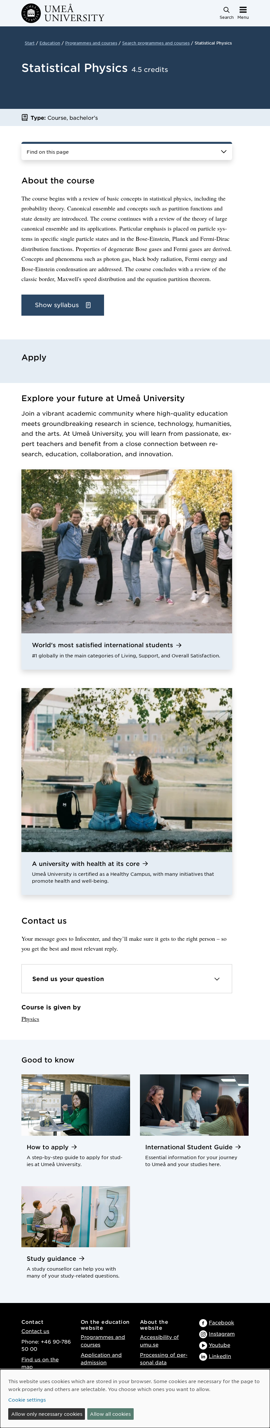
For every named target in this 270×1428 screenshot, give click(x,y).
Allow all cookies (110, 1414)
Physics (30, 1019)
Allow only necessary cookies (46, 1414)
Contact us (35, 1331)
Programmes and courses (91, 43)
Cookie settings (27, 1400)
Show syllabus (58, 304)
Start (30, 43)
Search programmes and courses (156, 43)
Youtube (219, 1345)
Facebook (221, 1322)
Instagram (222, 1333)
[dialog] (135, 1398)
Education (50, 43)
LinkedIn (220, 1356)
